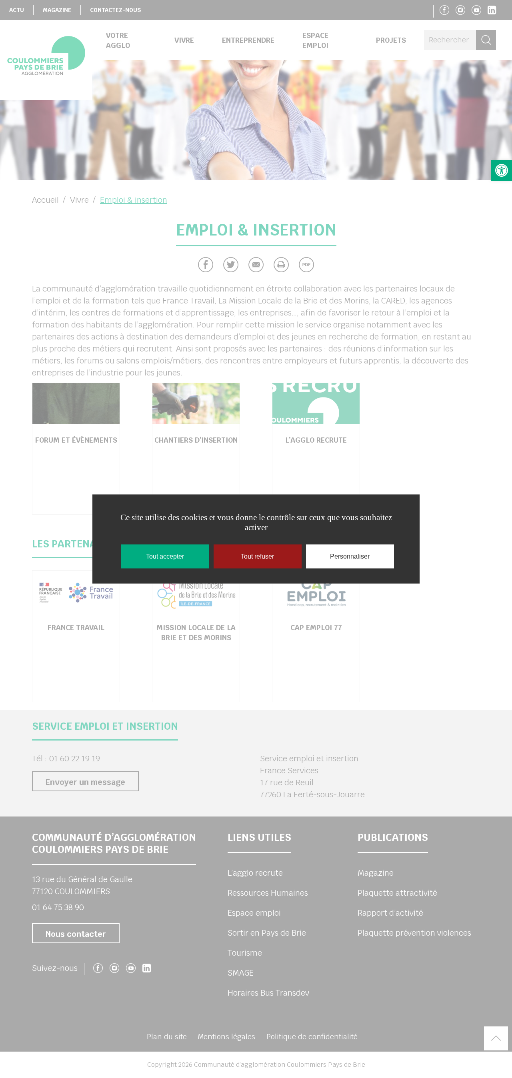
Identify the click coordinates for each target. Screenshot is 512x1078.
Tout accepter (165, 556)
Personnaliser (350, 556)
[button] (501, 170)
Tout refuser (257, 556)
